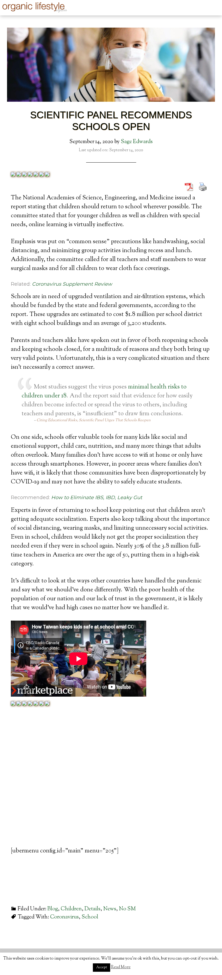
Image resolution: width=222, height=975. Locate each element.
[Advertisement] (111, 787)
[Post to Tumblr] (36, 175)
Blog (52, 909)
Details (92, 909)
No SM (127, 909)
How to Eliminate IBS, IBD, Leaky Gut (96, 497)
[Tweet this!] (19, 175)
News (109, 909)
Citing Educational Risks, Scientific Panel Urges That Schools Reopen (94, 420)
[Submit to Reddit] (47, 175)
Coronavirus (64, 917)
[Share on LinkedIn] (30, 175)
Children (71, 909)
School (89, 917)
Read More (120, 967)
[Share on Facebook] (13, 175)
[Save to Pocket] (41, 175)
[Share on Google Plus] (24, 175)
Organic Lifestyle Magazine (35, 7)
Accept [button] (101, 967)
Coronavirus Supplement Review (72, 284)
